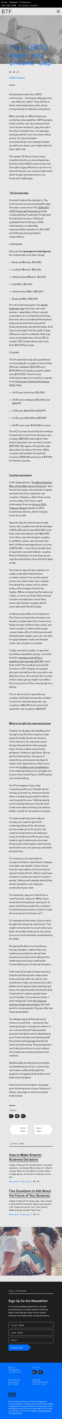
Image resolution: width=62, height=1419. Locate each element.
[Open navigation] (58, 12)
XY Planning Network (44, 1411)
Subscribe (17, 1347)
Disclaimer (13, 1382)
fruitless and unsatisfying (34, 767)
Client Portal (30, 5)
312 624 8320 (9, 5)
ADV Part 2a (14, 1379)
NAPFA (33, 1411)
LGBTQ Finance (17, 78)
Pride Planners (17, 1413)
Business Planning (19, 1181)
